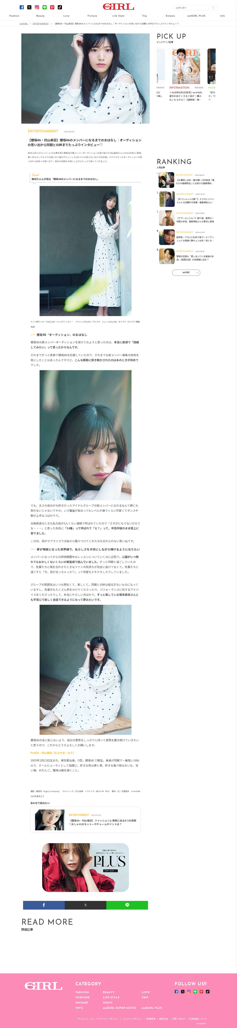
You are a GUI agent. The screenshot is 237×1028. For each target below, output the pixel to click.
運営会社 (163, 1019)
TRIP (145, 997)
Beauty (40, 16)
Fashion (194, 17)
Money (116, 17)
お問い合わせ (178, 1019)
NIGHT (108, 1002)
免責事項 (150, 1019)
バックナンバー (220, 24)
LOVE (146, 992)
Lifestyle (194, 31)
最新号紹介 (220, 17)
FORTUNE (82, 997)
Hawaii (142, 17)
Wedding (64, 17)
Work (116, 24)
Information (194, 37)
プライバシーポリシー (107, 1019)
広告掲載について (198, 1019)
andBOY (168, 17)
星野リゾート (142, 24)
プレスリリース (85, 1019)
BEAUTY (109, 992)
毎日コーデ (12, 17)
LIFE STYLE (111, 997)
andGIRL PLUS (152, 1008)
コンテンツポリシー (132, 1019)
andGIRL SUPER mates (220, 44)
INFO (79, 1008)
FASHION (82, 992)
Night (64, 31)
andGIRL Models (220, 37)
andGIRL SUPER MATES (119, 1008)
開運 (90, 17)
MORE (186, 273)
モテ (64, 24)
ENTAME (81, 1002)
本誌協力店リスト (220, 31)
